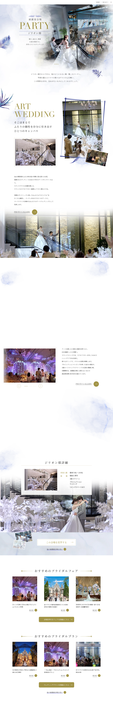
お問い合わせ (105, 2)
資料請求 (98, 2)
